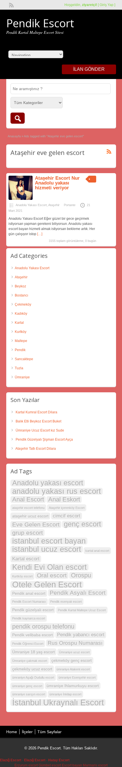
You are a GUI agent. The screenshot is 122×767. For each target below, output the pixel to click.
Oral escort (52, 575)
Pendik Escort (40, 23)
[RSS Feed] (11, 4)
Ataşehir (54, 205)
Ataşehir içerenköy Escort (67, 507)
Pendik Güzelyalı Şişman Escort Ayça (44, 439)
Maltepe (21, 341)
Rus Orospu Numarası (75, 643)
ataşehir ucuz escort (30, 516)
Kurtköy (20, 332)
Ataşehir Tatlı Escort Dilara (35, 449)
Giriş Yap (106, 5)
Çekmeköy (23, 304)
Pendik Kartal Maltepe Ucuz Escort (82, 610)
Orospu (81, 575)
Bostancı (21, 295)
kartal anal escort (97, 550)
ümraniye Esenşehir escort (77, 677)
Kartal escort (25, 558)
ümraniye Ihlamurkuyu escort (73, 685)
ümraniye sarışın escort (28, 694)
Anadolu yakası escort (47, 483)
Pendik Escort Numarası (29, 601)
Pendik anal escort (28, 593)
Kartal (19, 323)
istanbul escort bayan (49, 541)
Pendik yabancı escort (80, 634)
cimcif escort (66, 516)
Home (11, 731)
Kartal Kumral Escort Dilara (36, 412)
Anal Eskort (64, 499)
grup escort (27, 532)
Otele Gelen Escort (47, 584)
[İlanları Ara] (17, 118)
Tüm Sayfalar (49, 731)
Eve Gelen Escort (36, 524)
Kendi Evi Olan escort (49, 567)
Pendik (20, 350)
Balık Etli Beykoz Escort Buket (38, 421)
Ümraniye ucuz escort (74, 652)
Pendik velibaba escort (32, 635)
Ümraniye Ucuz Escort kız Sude (40, 430)
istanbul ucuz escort (46, 549)
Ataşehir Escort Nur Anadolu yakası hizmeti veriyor (57, 182)
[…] (39, 234)
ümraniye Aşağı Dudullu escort (33, 677)
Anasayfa (14, 136)
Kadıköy (21, 314)
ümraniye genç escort (27, 686)
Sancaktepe (24, 359)
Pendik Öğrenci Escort (27, 643)
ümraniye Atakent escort (73, 669)
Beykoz (20, 286)
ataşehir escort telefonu (28, 507)
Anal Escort (28, 499)
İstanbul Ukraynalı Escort (58, 702)
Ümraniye (22, 377)
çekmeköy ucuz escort (32, 669)
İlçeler (27, 731)
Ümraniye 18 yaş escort (33, 652)
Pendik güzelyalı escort (33, 610)
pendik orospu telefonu (43, 626)
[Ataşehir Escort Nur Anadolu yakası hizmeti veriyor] (21, 199)
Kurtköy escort (22, 576)
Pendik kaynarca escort (28, 618)
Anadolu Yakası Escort (31, 205)
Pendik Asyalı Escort (78, 592)
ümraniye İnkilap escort (65, 694)
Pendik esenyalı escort (66, 601)
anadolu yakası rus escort (56, 491)
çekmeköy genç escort (71, 660)
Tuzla (19, 368)
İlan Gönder (89, 69)
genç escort (82, 524)
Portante (69, 205)
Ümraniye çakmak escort (29, 660)
